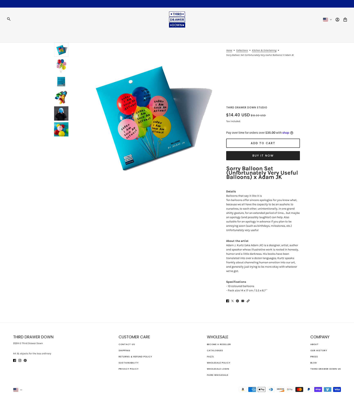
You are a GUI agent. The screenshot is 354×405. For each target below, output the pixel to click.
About (314, 344)
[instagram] (20, 360)
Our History (318, 350)
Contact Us (127, 344)
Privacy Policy (128, 368)
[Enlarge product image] (147, 115)
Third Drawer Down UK (325, 368)
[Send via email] (243, 300)
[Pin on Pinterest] (237, 300)
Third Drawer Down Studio (246, 107)
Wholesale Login (218, 368)
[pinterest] (25, 360)
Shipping (124, 350)
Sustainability (128, 362)
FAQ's (210, 356)
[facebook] (14, 360)
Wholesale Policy (218, 362)
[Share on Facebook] (228, 300)
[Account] (337, 19)
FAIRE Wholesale (217, 375)
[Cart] (345, 19)
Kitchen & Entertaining (264, 50)
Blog (313, 362)
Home (229, 50)
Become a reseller (219, 344)
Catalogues (215, 350)
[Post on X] (232, 300)
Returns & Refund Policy (135, 356)
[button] (248, 300)
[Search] (9, 19)
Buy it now (263, 156)
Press (314, 356)
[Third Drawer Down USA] (177, 19)
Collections (242, 50)
